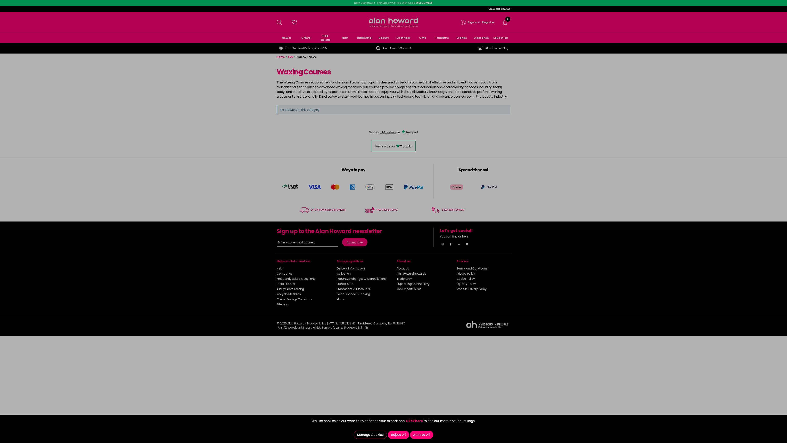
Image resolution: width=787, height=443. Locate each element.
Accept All (421, 434)
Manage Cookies (370, 434)
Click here (414, 421)
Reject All (398, 434)
